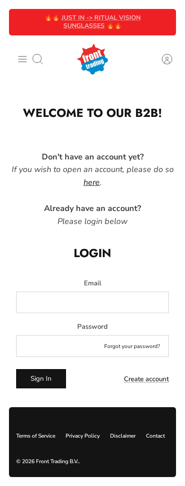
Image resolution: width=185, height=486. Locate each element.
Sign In (41, 378)
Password (92, 326)
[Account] (162, 59)
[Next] (164, 22)
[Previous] (21, 22)
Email (92, 283)
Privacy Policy (83, 435)
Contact (155, 435)
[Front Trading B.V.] (92, 59)
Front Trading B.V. (57, 461)
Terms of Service (35, 435)
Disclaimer (123, 435)
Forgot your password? (132, 346)
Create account (146, 378)
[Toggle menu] (22, 59)
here (92, 182)
